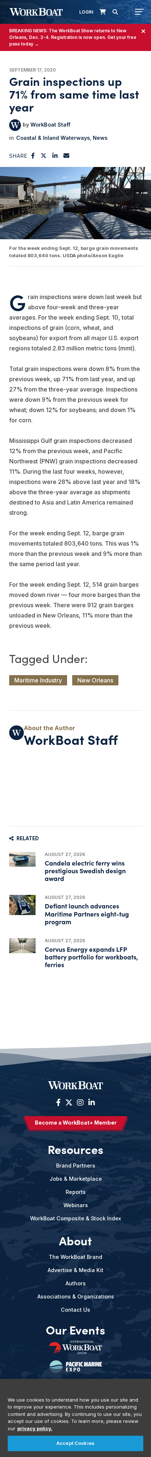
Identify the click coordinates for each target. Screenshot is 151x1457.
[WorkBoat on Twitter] (69, 1102)
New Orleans (95, 680)
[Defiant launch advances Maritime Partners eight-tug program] (22, 905)
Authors (76, 1283)
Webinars (75, 1205)
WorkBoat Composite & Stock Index (75, 1218)
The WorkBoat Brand (75, 1257)
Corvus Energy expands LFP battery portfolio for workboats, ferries (91, 956)
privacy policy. (34, 1428)
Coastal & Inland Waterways (53, 138)
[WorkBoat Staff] (15, 125)
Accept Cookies (75, 1443)
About (75, 1240)
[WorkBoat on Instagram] (80, 1102)
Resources (75, 1149)
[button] (33, 156)
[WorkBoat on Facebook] (58, 1102)
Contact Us (75, 1310)
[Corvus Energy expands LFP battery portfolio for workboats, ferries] (22, 945)
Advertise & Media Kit (75, 1270)
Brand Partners (75, 1165)
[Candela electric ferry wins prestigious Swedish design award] (22, 859)
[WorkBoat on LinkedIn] (90, 1102)
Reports (76, 1192)
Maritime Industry (38, 680)
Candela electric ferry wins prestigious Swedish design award (85, 870)
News (100, 138)
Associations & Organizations (75, 1296)
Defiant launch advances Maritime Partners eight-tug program (87, 913)
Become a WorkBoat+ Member (76, 1122)
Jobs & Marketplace (75, 1179)
